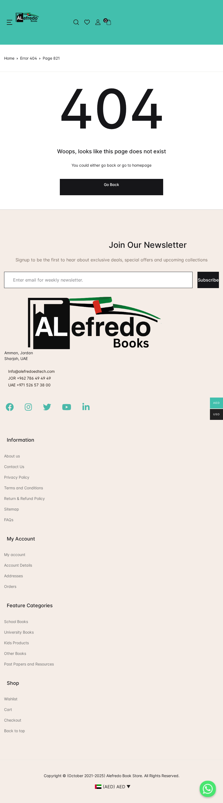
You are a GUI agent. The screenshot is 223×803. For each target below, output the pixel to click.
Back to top (14, 730)
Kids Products (16, 642)
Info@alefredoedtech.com (31, 371)
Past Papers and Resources (29, 664)
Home (9, 58)
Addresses (13, 575)
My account (14, 554)
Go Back (111, 184)
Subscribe (208, 280)
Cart (8, 709)
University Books (19, 632)
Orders (10, 586)
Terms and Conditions (23, 488)
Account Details (18, 565)
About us (12, 456)
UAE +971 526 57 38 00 (29, 385)
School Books (16, 621)
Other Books (15, 653)
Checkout (12, 720)
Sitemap (11, 509)
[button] (9, 22)
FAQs (8, 519)
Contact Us (14, 466)
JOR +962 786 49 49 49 (29, 378)
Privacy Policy (16, 477)
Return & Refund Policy (24, 498)
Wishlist (10, 699)
